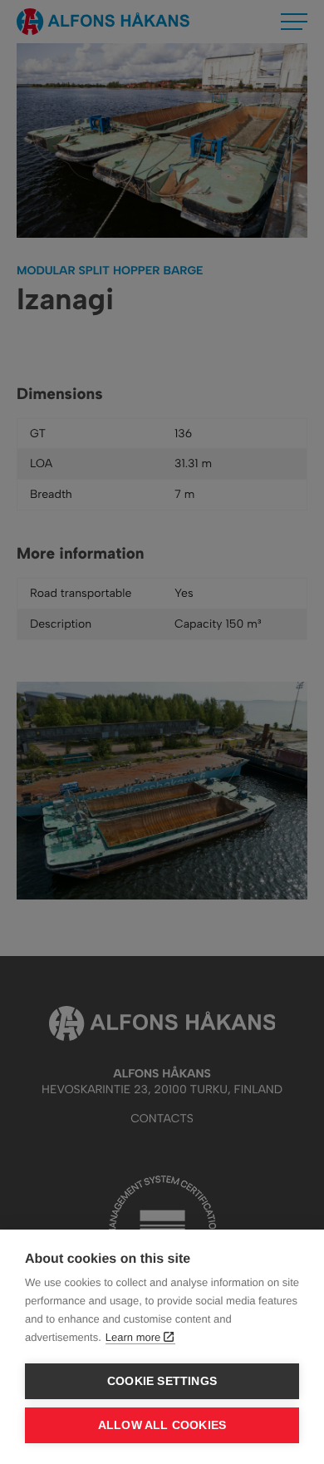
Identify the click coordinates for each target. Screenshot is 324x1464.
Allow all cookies (162, 1425)
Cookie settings (162, 1381)
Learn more (133, 1337)
